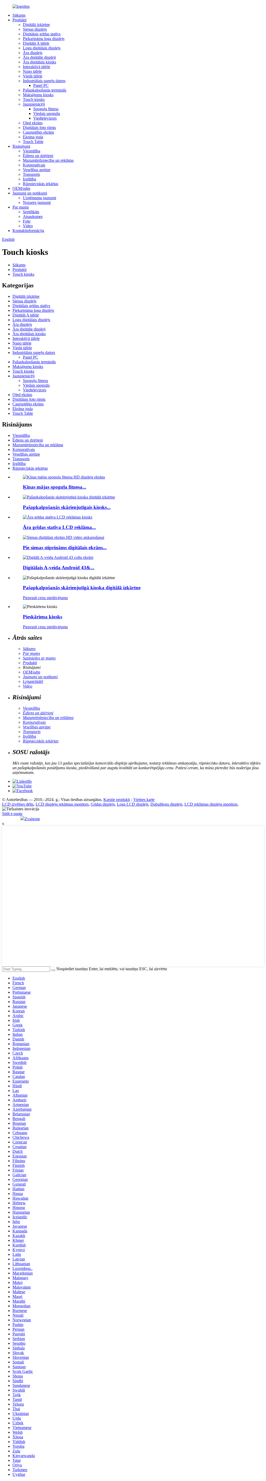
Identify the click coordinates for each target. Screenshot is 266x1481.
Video (28, 226)
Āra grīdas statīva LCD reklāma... (59, 527)
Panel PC (41, 85)
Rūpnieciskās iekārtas (40, 184)
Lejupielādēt (33, 681)
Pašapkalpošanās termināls (44, 90)
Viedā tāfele (32, 76)
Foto (26, 221)
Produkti (19, 20)
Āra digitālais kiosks (39, 62)
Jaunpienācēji (34, 104)
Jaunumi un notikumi (29, 193)
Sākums (18, 15)
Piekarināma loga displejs (43, 38)
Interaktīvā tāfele (36, 66)
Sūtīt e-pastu (12, 813)
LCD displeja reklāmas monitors (62, 804)
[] (53, 970)
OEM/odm (21, 188)
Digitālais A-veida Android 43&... (58, 567)
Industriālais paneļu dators (44, 81)
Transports (31, 174)
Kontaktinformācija (28, 230)
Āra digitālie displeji (39, 57)
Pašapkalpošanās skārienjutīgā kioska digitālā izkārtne (82, 587)
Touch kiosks (34, 99)
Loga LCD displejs (132, 804)
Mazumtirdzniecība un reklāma (48, 160)
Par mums (20, 207)
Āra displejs (32, 52)
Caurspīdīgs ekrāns (38, 132)
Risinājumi (21, 146)
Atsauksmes (33, 216)
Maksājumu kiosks (38, 95)
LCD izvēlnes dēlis (18, 804)
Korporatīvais (34, 165)
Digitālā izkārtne (36, 24)
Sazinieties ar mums (39, 658)
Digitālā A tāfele (36, 43)
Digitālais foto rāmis (39, 127)
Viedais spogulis (46, 113)
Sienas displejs (35, 29)
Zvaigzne (32, 819)
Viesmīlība (31, 151)
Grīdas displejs (103, 804)
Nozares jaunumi (37, 202)
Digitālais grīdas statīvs (42, 34)
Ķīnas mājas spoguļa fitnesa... (54, 487)
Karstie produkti (116, 799)
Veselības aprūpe (36, 169)
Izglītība (29, 179)
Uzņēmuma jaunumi (39, 198)
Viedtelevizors (45, 118)
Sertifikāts (31, 212)
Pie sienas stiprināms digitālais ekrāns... (65, 547)
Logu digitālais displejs (42, 48)
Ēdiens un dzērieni (38, 155)
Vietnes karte (144, 799)
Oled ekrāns (33, 123)
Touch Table (33, 141)
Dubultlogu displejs (166, 804)
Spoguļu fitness (45, 109)
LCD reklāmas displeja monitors (210, 804)
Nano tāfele (32, 71)
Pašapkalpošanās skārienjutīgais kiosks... (67, 507)
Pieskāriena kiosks (42, 616)
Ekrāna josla (33, 137)
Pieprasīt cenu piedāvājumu (45, 598)
